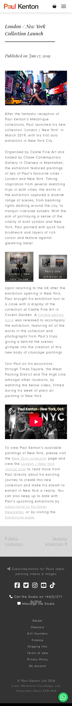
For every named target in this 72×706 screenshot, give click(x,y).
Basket (37, 620)
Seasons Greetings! (56, 541)
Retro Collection (14, 541)
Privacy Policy (37, 659)
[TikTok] (52, 585)
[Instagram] (35, 585)
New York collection (29, 458)
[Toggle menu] (63, 6)
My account (37, 666)
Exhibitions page (19, 517)
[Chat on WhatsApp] (63, 697)
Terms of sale (37, 653)
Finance (37, 640)
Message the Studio (38, 604)
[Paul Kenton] (21, 6)
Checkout (37, 627)
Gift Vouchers (37, 633)
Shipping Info (37, 646)
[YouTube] (44, 585)
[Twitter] (17, 585)
